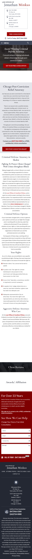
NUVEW (6, 551)
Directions (13, 553)
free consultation (16, 34)
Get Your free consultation (16, 66)
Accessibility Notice (23, 553)
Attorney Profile (11, 471)
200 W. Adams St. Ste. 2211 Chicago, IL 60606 (16, 501)
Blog (28, 471)
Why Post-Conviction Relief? (16, 149)
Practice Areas (22, 471)
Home (3, 471)
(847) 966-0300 (22, 38)
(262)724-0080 (16, 514)
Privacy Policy (16, 555)
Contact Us (16, 474)
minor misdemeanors (16, 204)
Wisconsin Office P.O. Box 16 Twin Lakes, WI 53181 (16, 489)
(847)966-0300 (16, 511)
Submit (27, 456)
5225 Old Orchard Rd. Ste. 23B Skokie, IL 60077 (16, 495)
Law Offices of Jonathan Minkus (15, 315)
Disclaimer (6, 553)
